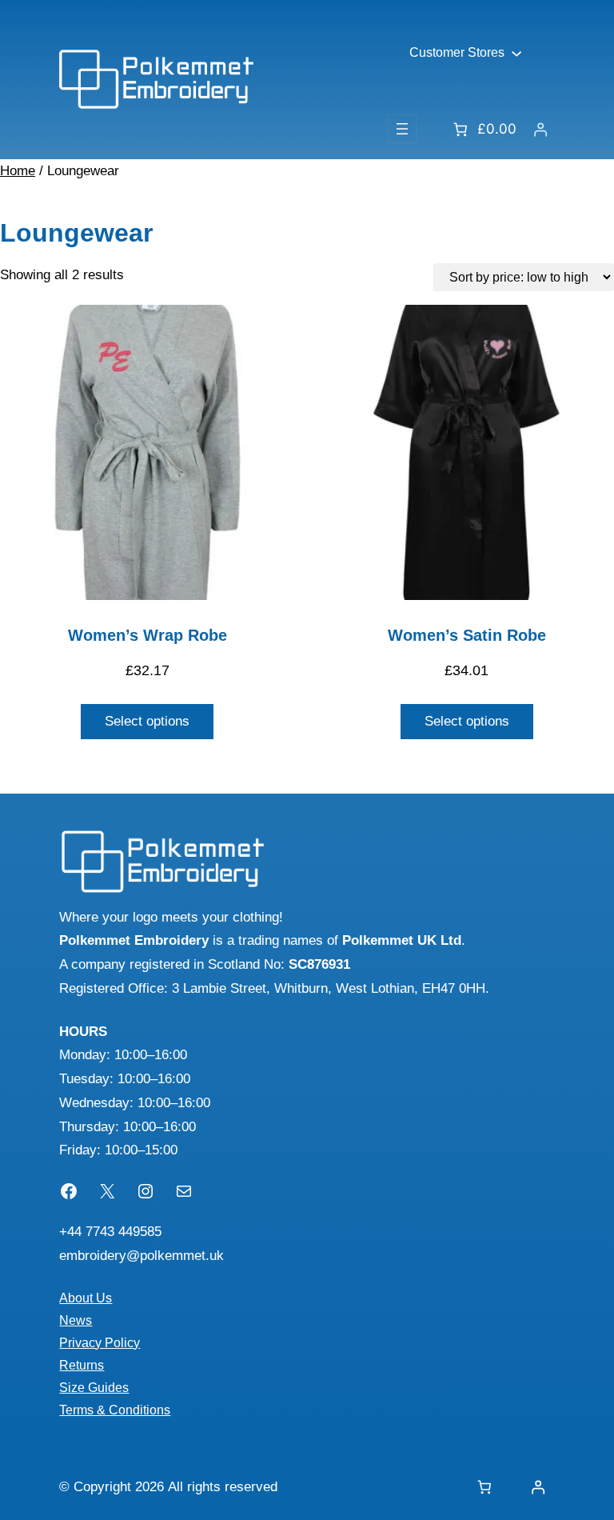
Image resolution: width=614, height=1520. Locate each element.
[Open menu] (402, 128)
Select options (147, 721)
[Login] (541, 129)
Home (17, 170)
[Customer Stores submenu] (516, 52)
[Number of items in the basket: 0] (485, 1487)
